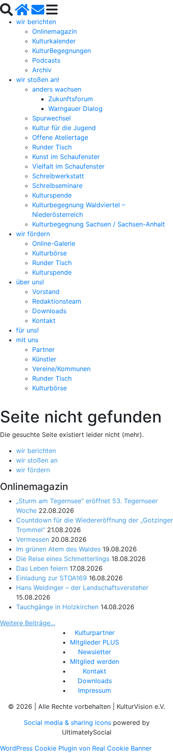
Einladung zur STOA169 (51, 578)
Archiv (41, 70)
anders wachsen (56, 89)
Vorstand (46, 292)
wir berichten (36, 22)
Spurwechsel (51, 118)
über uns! (30, 282)
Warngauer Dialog (75, 108)
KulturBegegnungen (61, 51)
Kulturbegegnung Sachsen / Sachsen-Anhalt (98, 224)
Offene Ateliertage (60, 137)
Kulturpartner (95, 633)
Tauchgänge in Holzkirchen (57, 607)
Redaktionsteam (56, 301)
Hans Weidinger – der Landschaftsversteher (82, 588)
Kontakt (44, 320)
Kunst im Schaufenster (66, 157)
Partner (43, 349)
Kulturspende (52, 195)
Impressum (94, 690)
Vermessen (32, 539)
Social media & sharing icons (68, 722)
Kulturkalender (54, 41)
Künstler (44, 359)
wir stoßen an (37, 460)
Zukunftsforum (70, 99)
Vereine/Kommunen (61, 369)
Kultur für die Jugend (64, 128)
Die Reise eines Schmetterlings (62, 559)
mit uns (27, 340)
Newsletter (94, 652)
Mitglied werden (94, 661)
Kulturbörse (49, 253)
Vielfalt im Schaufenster (68, 166)
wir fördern (33, 234)
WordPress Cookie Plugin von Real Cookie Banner (76, 748)
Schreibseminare (57, 186)
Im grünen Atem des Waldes (58, 549)
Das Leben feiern (42, 568)
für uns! (27, 330)
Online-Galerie (53, 243)
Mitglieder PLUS (94, 642)
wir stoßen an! (37, 80)
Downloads (49, 311)
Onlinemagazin (54, 31)
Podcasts (46, 60)
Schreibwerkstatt (58, 176)
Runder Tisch (52, 147)
